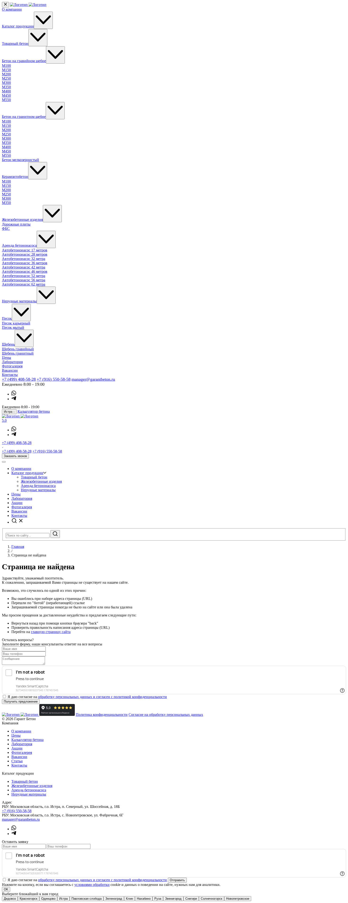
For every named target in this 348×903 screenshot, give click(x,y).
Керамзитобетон (15, 177)
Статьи (17, 761)
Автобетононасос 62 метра (23, 284)
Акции (16, 503)
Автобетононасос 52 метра (23, 276)
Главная (17, 547)
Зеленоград (113, 898)
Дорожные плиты (16, 224)
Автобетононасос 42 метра (23, 267)
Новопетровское (237, 898)
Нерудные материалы (19, 301)
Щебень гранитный (18, 353)
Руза (157, 898)
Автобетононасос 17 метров (24, 250)
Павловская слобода (86, 898)
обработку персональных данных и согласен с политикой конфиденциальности (102, 697)
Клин (129, 898)
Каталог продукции (18, 26)
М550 (6, 100)
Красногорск (28, 898)
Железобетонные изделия (22, 220)
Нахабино (144, 898)
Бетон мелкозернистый (20, 160)
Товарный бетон (15, 44)
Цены (6, 358)
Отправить (177, 880)
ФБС (6, 229)
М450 (6, 95)
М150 (6, 70)
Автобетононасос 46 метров (24, 271)
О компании (12, 9)
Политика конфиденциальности (102, 715)
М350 (6, 87)
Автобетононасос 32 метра (23, 259)
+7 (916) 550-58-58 (54, 379)
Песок (7, 318)
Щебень (8, 344)
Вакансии (10, 370)
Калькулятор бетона (34, 411)
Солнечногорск (211, 898)
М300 (6, 83)
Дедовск (10, 898)
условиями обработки (92, 885)
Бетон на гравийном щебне (24, 61)
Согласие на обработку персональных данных (166, 715)
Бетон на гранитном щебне (24, 117)
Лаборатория (12, 362)
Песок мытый (13, 327)
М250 (6, 78)
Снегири (191, 898)
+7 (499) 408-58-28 (19, 379)
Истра (63, 898)
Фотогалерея (12, 366)
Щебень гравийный (18, 349)
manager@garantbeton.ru (93, 379)
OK (6, 889)
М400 (6, 91)
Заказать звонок (15, 456)
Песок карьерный (16, 323)
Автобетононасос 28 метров (24, 254)
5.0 (4, 420)
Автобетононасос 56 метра (23, 280)
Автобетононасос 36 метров (24, 263)
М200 (6, 74)
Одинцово (48, 898)
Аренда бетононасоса (19, 245)
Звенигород (173, 898)
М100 (6, 66)
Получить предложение (21, 701)
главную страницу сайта (51, 632)
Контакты (10, 375)
